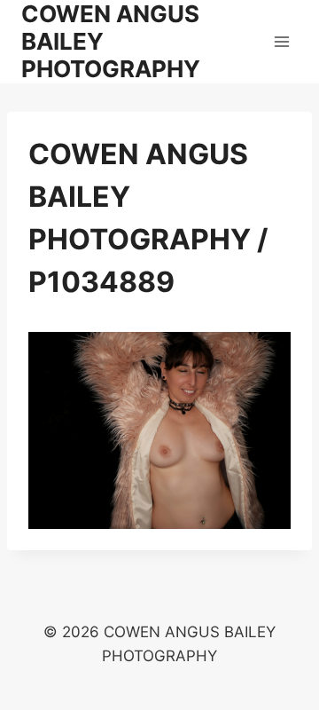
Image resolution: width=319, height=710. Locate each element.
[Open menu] (281, 41)
